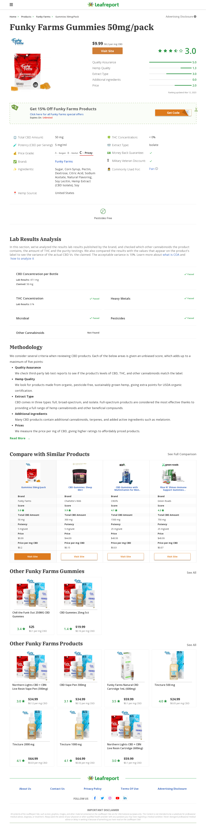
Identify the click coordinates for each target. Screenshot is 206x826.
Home (13, 16)
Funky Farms (43, 16)
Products (26, 16)
